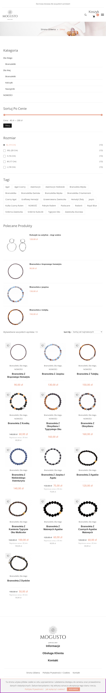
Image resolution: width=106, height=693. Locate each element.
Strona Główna (33, 672)
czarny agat (10, 199)
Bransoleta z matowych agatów (53, 528)
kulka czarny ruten (14, 205)
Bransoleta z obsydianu (87, 425)
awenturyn (36, 187)
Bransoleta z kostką (18, 423)
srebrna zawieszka (14, 212)
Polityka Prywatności (34, 689)
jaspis (91, 199)
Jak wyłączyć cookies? (55, 689)
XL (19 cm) (11, 144)
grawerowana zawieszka (54, 199)
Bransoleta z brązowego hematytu (18, 375)
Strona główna (48, 29)
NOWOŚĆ (32, 205)
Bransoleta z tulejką (87, 374)
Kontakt (76, 672)
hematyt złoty (77, 199)
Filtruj (7, 125)
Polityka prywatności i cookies (56, 672)
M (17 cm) (11, 161)
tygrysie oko (54, 212)
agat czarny (20, 187)
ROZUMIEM (73, 689)
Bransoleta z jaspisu (53, 374)
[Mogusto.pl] (10, 14)
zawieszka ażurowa (74, 212)
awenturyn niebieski (55, 187)
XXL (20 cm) (12, 150)
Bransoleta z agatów (87, 475)
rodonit (78, 205)
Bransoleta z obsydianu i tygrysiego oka (53, 426)
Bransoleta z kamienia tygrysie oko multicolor (18, 529)
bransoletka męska (53, 193)
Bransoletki (10, 64)
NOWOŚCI (8, 95)
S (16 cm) (11, 156)
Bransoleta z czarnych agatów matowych (87, 529)
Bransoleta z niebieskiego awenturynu (18, 478)
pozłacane (65, 205)
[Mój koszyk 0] (93, 16)
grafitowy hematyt (29, 199)
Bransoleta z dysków (18, 580)
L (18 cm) (11, 167)
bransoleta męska (78, 187)
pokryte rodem (49, 205)
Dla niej (7, 70)
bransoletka (10, 193)
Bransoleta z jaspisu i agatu (53, 476)
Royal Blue (92, 205)
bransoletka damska (30, 193)
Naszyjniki (10, 89)
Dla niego (7, 58)
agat (7, 187)
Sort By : (68, 332)
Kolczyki (9, 82)
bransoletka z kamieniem (79, 193)
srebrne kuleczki (35, 212)
